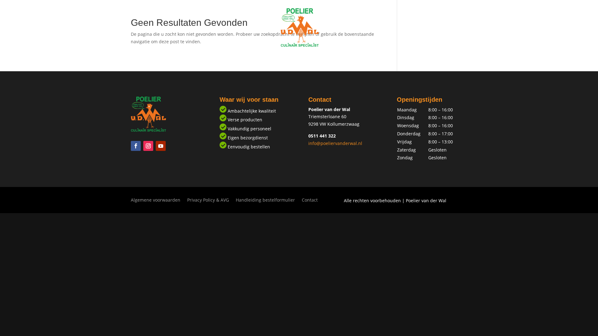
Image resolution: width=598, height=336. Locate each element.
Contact (340, 58)
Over (317, 58)
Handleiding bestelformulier (265, 200)
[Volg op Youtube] (161, 146)
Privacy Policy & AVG (208, 200)
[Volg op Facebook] (136, 146)
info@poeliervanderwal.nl (335, 143)
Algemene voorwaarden (155, 200)
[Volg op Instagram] (148, 146)
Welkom (258, 58)
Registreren (289, 58)
